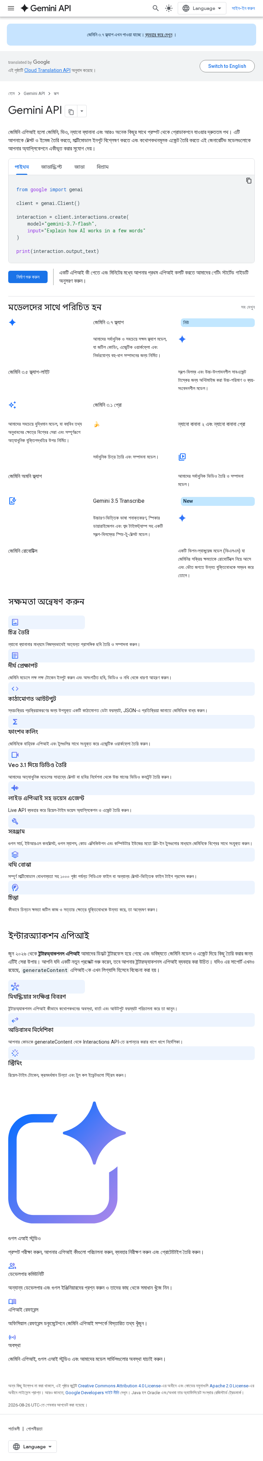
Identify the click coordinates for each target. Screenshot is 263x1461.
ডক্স (56, 93)
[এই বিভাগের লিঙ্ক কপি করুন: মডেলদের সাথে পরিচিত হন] (108, 308)
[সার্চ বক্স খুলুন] (156, 8)
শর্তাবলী (14, 1429)
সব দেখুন (248, 307)
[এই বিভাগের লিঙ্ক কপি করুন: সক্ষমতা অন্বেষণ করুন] (91, 602)
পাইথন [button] (22, 167)
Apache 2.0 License (229, 1385)
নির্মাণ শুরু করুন (27, 277)
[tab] (22, 167)
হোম (11, 93)
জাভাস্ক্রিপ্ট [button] (51, 167)
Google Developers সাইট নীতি (92, 1392)
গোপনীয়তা (34, 1429)
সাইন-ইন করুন (243, 8)
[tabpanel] (131, 219)
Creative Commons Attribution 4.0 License (119, 1385)
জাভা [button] (79, 167)
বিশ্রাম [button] (103, 167)
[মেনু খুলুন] (11, 8)
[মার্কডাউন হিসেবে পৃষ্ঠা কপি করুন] (71, 111)
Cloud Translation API (47, 70)
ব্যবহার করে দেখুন (158, 34)
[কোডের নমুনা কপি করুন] (248, 180)
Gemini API (34, 93)
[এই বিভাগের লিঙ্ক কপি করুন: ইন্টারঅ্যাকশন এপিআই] (96, 937)
